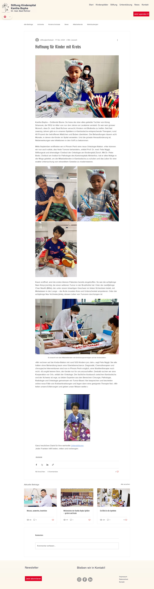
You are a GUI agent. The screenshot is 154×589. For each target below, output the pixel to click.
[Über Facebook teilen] (36, 465)
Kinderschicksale (54, 24)
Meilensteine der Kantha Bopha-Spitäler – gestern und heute (76, 512)
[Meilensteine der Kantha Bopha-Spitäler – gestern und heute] (77, 497)
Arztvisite (40, 24)
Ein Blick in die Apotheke (108, 511)
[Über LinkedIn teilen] (47, 465)
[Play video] (77, 417)
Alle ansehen (125, 484)
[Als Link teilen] (53, 465)
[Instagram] (79, 579)
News (67, 24)
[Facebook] (85, 579)
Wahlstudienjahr (92, 24)
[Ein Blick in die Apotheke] (113, 497)
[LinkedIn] (90, 579)
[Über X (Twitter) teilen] (42, 465)
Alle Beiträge (28, 24)
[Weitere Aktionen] (117, 40)
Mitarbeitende (78, 24)
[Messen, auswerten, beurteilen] (40, 497)
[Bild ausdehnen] (56, 193)
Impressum (123, 577)
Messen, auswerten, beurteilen (37, 511)
